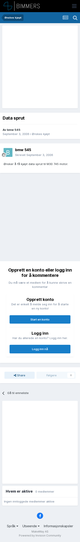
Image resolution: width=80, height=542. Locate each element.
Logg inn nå (40, 349)
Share (20, 375)
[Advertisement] (40, 67)
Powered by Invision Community (40, 535)
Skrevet (34, 155)
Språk (11, 526)
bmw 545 (13, 129)
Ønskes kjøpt (41, 134)
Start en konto (40, 319)
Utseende (30, 526)
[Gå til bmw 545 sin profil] (8, 152)
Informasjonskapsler (58, 526)
